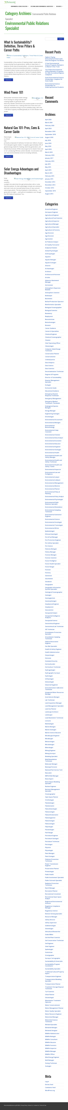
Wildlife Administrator (52, 1033)
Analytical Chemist (51, 248)
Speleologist (49, 949)
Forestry (48, 573)
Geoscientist (49, 610)
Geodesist (48, 582)
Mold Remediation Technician (51, 760)
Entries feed (49, 1084)
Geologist (48, 595)
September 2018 (50, 134)
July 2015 (48, 164)
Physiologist (49, 850)
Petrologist (48, 844)
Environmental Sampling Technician (53, 511)
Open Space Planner (51, 797)
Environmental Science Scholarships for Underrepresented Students (54, 85)
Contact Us (36, 1105)
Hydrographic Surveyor (52, 673)
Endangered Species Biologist (51, 407)
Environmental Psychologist (54, 499)
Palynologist (49, 827)
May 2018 (48, 146)
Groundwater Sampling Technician (52, 638)
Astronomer (49, 285)
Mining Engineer (50, 750)
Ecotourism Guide (50, 388)
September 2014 (50, 191)
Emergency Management (53, 398)
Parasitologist (49, 830)
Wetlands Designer (51, 1030)
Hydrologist (49, 676)
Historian (48, 658)
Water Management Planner (54, 1008)
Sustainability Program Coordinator (52, 965)
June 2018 (48, 143)
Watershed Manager (51, 1017)
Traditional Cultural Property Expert (54, 972)
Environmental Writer (52, 528)
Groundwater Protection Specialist (53, 633)
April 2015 (48, 170)
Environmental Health (52, 453)
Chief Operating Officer (52, 343)
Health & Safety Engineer (53, 649)
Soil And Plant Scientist (52, 937)
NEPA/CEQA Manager (52, 776)
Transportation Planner (52, 984)
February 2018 (49, 155)
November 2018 (50, 131)
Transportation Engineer (53, 976)
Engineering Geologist (52, 414)
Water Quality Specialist (53, 1011)
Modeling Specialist (51, 756)
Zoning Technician (51, 1063)
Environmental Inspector (53, 469)
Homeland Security (51, 661)
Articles (47, 277)
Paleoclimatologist (51, 809)
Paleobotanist (49, 806)
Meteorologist (49, 741)
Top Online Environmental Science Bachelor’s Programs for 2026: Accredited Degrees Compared (54, 72)
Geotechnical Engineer (52, 623)
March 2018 (48, 152)
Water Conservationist (52, 1005)
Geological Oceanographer (53, 592)
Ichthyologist (49, 679)
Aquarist (48, 257)
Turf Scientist (49, 991)
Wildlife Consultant (51, 1039)
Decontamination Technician (54, 371)
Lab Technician (50, 700)
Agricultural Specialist (52, 227)
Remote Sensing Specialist (53, 914)
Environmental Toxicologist (54, 525)
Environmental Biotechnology (49, 426)
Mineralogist (49, 747)
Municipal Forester (51, 767)
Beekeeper (48, 296)
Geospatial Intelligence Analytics (52, 616)
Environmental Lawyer (52, 477)
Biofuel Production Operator (54, 301)
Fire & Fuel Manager (51, 537)
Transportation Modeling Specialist (53, 980)
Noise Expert (49, 779)
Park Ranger (49, 833)
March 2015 (48, 173)
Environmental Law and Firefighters (52, 473)
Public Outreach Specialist (53, 880)
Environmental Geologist (53, 450)
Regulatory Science (51, 911)
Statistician (48, 952)
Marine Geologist (50, 730)
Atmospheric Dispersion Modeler (53, 289)
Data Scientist (49, 368)
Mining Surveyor (50, 753)
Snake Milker (49, 934)
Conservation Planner (52, 354)
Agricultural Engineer (52, 215)
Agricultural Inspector (52, 221)
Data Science (49, 365)
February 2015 (49, 176)
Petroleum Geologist (52, 838)
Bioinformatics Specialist (53, 304)
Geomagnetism (50, 598)
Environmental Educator (53, 444)
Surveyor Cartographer (52, 958)
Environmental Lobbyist (52, 480)
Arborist (48, 266)
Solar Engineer (49, 946)
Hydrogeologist (50, 670)
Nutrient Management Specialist (52, 790)
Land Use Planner (50, 709)
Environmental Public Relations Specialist (52, 503)
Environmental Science (52, 519)
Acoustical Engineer (51, 209)
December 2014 (50, 182)
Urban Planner (49, 994)
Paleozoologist (50, 824)
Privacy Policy (24, 1105)
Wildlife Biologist (50, 1036)
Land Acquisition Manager (53, 703)
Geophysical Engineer (52, 604)
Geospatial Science (51, 620)
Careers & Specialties (52, 331)
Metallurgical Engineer (52, 736)
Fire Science (49, 546)
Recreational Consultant (53, 894)
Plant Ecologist (50, 856)
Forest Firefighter (51, 561)
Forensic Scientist (51, 558)
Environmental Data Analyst (54, 438)
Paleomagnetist (50, 818)
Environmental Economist (53, 441)
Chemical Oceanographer (53, 337)
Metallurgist (49, 739)
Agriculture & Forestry (52, 230)
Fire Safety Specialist (52, 543)
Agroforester (49, 233)
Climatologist (49, 346)
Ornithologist (49, 800)
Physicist (48, 847)
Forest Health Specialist (53, 564)
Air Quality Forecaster (52, 245)
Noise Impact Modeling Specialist (52, 782)
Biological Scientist (51, 310)
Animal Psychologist (51, 251)
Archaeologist (49, 268)
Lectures (48, 721)
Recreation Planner (51, 891)
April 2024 (48, 128)
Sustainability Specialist (52, 969)
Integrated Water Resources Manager (54, 693)
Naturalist (48, 773)
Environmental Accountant (53, 420)
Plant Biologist (49, 853)
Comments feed (50, 1087)
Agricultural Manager (52, 224)
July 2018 (48, 140)
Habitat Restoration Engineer (51, 642)
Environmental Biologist (52, 423)
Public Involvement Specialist (54, 877)
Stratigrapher (49, 955)
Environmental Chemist (52, 435)
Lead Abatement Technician (54, 718)
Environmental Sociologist (53, 522)
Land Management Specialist (54, 706)
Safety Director (50, 920)
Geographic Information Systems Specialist (53, 588)
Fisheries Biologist (51, 549)
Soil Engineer (49, 943)
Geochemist (49, 579)
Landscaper (48, 715)
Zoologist (48, 1066)
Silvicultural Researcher (52, 931)
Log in (47, 1081)
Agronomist (49, 239)
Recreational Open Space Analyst (53, 897)
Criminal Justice (50, 360)
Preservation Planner (52, 868)
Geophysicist (49, 607)
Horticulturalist (50, 664)
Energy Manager (50, 411)
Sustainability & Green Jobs (54, 961)
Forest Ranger (49, 567)
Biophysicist (49, 316)
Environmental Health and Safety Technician (53, 461)
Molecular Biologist (51, 764)
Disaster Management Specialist (52, 381)
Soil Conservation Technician (54, 940)
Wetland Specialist (51, 1024)
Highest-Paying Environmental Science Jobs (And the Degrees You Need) (54, 58)
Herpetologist (49, 655)
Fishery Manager (50, 552)
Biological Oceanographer (53, 307)
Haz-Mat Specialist (51, 646)
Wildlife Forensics (50, 1045)
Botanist (48, 325)
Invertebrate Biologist (52, 697)
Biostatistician (49, 319)
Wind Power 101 (13, 92)
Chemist (47, 340)
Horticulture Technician (53, 667)
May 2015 (48, 167)
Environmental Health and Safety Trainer (53, 465)
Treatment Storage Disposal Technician (54, 988)
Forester (48, 570)
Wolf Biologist (49, 1060)
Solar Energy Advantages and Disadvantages (21, 170)
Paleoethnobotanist (51, 815)
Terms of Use (43, 1105)
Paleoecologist (50, 812)
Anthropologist (50, 254)
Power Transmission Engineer (51, 864)
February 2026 (49, 125)
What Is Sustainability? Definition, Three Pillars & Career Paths (19, 45)
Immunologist (49, 682)
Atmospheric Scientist (52, 293)
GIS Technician (49, 629)
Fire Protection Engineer (53, 540)
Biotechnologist (50, 322)
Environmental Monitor (52, 486)
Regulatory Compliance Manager (52, 907)
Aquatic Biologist (50, 260)
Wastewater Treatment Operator (53, 1001)
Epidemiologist (50, 531)
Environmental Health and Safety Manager (53, 456)
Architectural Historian (52, 274)
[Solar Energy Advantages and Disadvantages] (28, 179)
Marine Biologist (50, 727)
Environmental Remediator (53, 507)
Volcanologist (49, 997)
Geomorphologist (50, 601)
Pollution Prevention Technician (52, 860)
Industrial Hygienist (51, 685)
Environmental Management (54, 483)
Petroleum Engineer (51, 835)
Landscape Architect (51, 712)
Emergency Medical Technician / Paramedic (52, 402)
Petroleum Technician (52, 841)
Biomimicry (48, 313)
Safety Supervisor (51, 923)
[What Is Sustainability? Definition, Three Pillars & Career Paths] (25, 57)
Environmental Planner (52, 489)
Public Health (49, 874)
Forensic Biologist (50, 555)
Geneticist (48, 576)
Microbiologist (49, 744)
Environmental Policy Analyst (54, 496)
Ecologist (48, 385)
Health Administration (52, 652)
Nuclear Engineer (50, 786)
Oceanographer (50, 794)
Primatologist (49, 871)
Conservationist (50, 357)
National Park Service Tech (53, 770)
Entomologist (49, 417)
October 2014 (49, 188)
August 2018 (49, 137)
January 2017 (49, 158)
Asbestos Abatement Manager (52, 281)
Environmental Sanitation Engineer (53, 515)
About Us (30, 1105)
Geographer (49, 584)
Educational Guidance (52, 391)
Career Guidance (50, 328)
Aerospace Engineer (51, 212)
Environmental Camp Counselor (51, 431)
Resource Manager (51, 917)
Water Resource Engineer (53, 1014)
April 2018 (48, 149)
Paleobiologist (49, 803)
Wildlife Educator (50, 1042)
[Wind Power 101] (37, 98)
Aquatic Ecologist (50, 263)
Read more (8, 79)
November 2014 (50, 185)
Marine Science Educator (53, 733)
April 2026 (48, 119)
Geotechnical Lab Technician (54, 626)
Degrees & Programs (51, 374)
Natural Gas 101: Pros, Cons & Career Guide (22, 129)
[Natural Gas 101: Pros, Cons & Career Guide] (29, 137)
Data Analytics (49, 362)
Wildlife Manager (50, 1051)
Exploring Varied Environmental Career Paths (42, 6)
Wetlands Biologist (51, 1027)
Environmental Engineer (53, 447)
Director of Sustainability (53, 377)
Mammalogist (49, 724)
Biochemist (48, 298)
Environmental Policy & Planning (52, 492)
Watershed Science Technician (51, 1021)
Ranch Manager (50, 888)
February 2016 (49, 161)
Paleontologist (50, 821)
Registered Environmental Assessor (53, 902)
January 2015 (49, 179)
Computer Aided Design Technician (52, 350)
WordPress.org (50, 1090)
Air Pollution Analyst (51, 242)
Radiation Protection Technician (52, 884)
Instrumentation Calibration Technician (54, 688)
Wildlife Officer (50, 1054)
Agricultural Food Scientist (53, 218)
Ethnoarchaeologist (51, 534)
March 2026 (48, 122)
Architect (48, 271)
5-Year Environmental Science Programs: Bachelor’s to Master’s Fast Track (54, 65)
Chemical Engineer (51, 334)
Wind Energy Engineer (52, 1057)
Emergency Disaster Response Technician (52, 394)
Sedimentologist (50, 926)
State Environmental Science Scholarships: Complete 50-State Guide (54, 79)
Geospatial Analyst (51, 613)
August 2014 (49, 194)
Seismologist (49, 928)
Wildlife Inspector (50, 1048)
